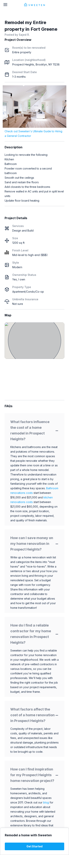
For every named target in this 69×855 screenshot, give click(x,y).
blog (46, 802)
